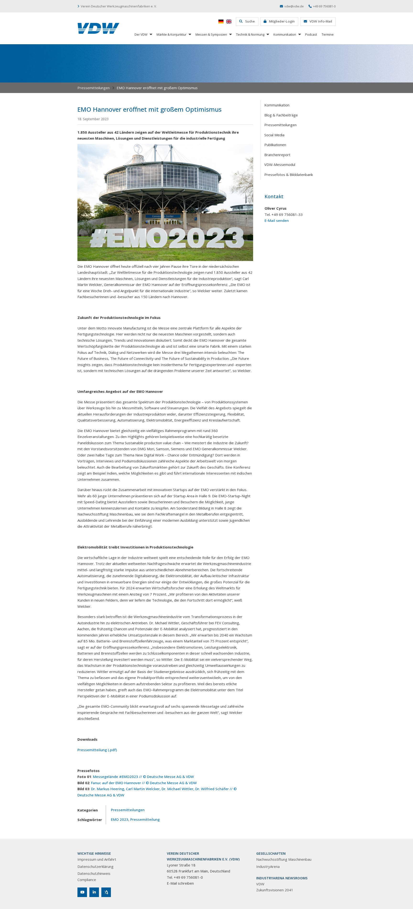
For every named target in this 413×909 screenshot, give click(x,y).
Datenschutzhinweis (93, 873)
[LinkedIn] (94, 892)
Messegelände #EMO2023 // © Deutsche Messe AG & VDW (143, 776)
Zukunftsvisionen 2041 (274, 889)
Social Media (274, 134)
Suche (250, 21)
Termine (328, 34)
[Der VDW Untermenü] (150, 34)
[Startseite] (98, 28)
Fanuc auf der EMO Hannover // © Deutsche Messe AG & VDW (144, 782)
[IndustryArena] (106, 892)
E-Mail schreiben (180, 883)
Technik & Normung (250, 34)
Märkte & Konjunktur (171, 34)
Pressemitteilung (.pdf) (97, 749)
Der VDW (141, 34)
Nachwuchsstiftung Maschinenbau (283, 859)
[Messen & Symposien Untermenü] (230, 34)
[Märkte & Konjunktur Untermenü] (189, 34)
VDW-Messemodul (279, 164)
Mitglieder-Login (282, 21)
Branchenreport (277, 154)
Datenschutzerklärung (95, 866)
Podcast (311, 34)
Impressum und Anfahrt (96, 859)
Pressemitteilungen (93, 87)
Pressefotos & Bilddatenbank (288, 174)
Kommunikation (284, 34)
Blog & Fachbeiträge (281, 115)
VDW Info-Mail (321, 21)
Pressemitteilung (145, 819)
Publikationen (275, 144)
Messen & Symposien (211, 34)
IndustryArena (268, 866)
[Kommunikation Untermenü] (299, 34)
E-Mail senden (277, 220)
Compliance (86, 879)
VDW (260, 884)
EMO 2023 (119, 819)
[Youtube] (82, 892)
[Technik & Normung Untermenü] (267, 34)
